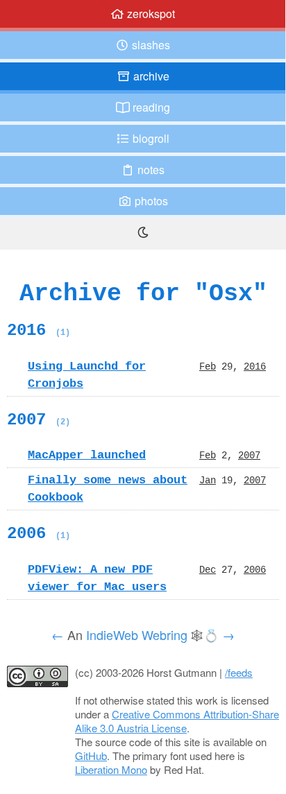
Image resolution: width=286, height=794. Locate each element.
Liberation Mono (111, 769)
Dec (207, 569)
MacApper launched (87, 455)
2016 (38, 330)
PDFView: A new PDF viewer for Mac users (97, 578)
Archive (150, 76)
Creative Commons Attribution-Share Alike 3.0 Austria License (177, 721)
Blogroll (149, 138)
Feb (207, 366)
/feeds (239, 672)
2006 (38, 533)
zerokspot (149, 13)
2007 (38, 419)
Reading (150, 107)
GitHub (91, 755)
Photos (150, 201)
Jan (207, 480)
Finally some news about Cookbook (107, 489)
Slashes (149, 45)
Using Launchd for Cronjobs (87, 375)
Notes (150, 170)
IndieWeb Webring (136, 634)
